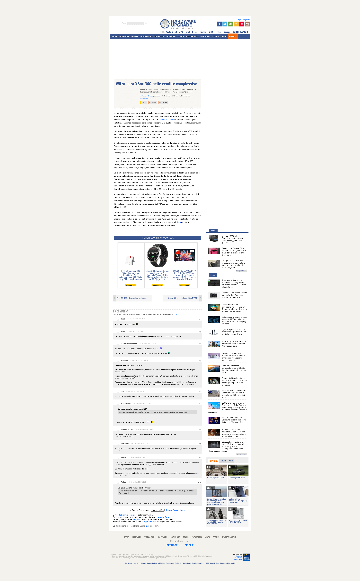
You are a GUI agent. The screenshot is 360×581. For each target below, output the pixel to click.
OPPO (211, 31)
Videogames (144, 98)
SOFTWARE (171, 36)
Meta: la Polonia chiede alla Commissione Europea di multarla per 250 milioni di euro (234, 393)
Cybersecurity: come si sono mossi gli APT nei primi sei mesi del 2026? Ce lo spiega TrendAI (234, 320)
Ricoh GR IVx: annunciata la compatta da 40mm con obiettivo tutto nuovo (234, 294)
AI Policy (161, 563)
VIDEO (207, 537)
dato (179, 222)
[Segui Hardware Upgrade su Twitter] (224, 24)
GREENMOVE (191, 36)
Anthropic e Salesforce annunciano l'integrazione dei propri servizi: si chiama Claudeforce (234, 283)
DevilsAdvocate (127, 429)
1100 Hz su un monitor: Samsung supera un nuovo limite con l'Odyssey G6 (234, 419)
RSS (207, 563)
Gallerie (223, 461)
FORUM (216, 36)
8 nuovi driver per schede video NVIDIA (183, 298)
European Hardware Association (238, 557)
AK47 (123, 331)
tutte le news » (241, 454)
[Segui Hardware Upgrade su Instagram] (247, 24)
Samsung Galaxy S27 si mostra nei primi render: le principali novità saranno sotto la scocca (233, 356)
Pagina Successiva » (175, 510)
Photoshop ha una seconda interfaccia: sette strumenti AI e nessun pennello (234, 343)
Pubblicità (170, 563)
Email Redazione (198, 563)
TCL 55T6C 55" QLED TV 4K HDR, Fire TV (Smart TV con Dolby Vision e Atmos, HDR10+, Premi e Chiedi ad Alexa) (184, 275)
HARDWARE (124, 36)
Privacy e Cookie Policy (148, 563)
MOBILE (135, 36)
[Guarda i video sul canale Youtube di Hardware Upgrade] (241, 24)
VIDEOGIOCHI (146, 36)
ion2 (122, 391)
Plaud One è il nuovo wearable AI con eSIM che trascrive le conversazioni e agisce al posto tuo (234, 432)
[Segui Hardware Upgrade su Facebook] (219, 24)
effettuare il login (125, 515)
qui (147, 526)
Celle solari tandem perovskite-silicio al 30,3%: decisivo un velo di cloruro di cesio (234, 369)
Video (231, 461)
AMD (181, 31)
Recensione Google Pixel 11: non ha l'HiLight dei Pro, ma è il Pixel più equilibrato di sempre (234, 251)
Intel (188, 31)
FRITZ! (218, 31)
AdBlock (178, 563)
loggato (136, 519)
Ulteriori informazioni (205, 556)
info (176, 314)
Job (217, 563)
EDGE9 (181, 36)
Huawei (203, 31)
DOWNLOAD (175, 537)
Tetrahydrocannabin (129, 343)
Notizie (213, 275)
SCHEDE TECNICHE (240, 31)
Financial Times (167, 119)
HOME (114, 36)
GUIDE (224, 36)
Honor (194, 31)
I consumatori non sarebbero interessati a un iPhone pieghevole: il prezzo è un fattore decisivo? (234, 307)
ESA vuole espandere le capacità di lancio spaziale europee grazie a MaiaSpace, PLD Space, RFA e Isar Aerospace (226, 446)
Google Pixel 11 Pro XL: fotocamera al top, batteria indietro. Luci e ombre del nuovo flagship (233, 264)
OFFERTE (232, 36)
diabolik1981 (126, 403)
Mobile (189, 545)
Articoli (213, 231)
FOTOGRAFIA (159, 36)
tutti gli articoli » (241, 270)
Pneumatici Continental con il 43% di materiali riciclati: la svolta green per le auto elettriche (234, 381)
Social (212, 563)
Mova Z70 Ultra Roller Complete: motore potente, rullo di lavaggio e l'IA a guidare (234, 239)
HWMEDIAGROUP (229, 537)
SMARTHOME (204, 36)
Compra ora (130, 285)
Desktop (172, 545)
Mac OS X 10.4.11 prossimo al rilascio (131, 298)
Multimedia (214, 461)
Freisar (123, 457)
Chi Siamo (128, 563)
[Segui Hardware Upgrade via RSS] (236, 24)
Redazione (187, 563)
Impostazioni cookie (227, 563)
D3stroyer (125, 443)
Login (239, 20)
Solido (123, 319)
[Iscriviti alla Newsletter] (230, 24)
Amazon (227, 31)
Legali (136, 563)
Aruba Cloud (171, 31)
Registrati (246, 20)
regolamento (150, 521)
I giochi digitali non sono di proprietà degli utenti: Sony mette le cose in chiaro (234, 331)
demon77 (124, 360)
